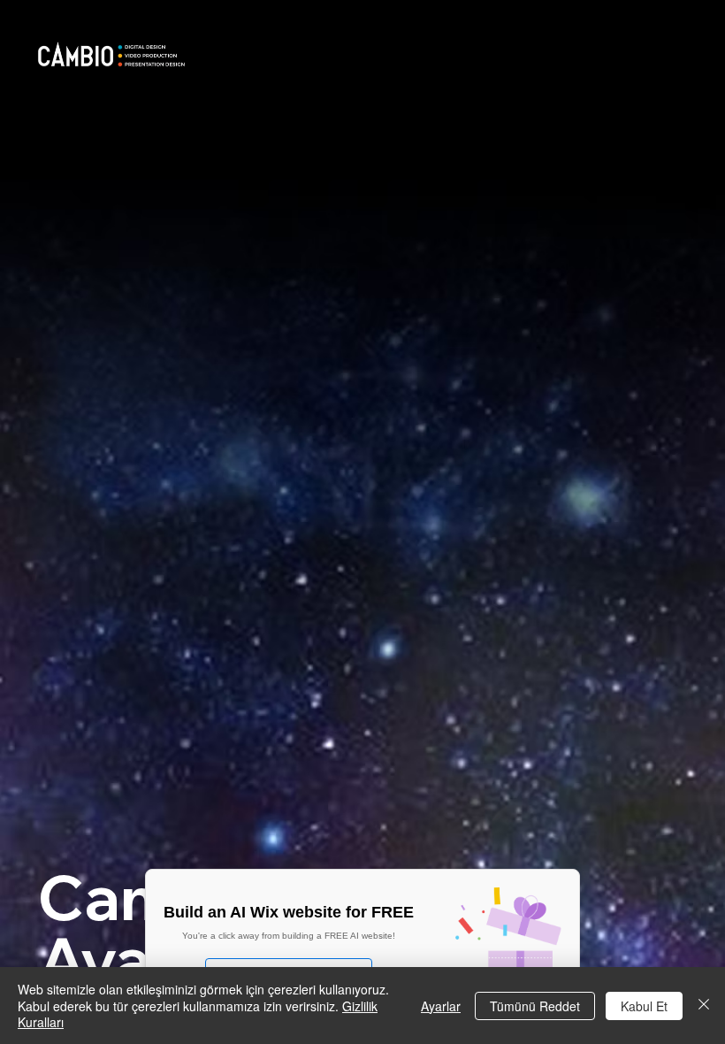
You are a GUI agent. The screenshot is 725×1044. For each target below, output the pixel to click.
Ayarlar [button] (441, 1006)
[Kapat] (703, 1005)
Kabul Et (644, 1006)
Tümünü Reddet (535, 1006)
